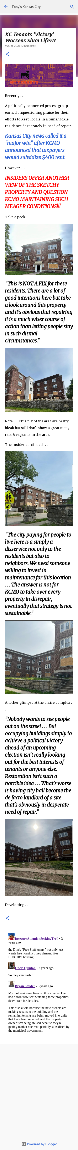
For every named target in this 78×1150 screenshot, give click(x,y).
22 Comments (28, 45)
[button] (7, 54)
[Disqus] (39, 983)
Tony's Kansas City (26, 7)
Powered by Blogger (41, 1144)
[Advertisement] (39, 1092)
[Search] (72, 7)
